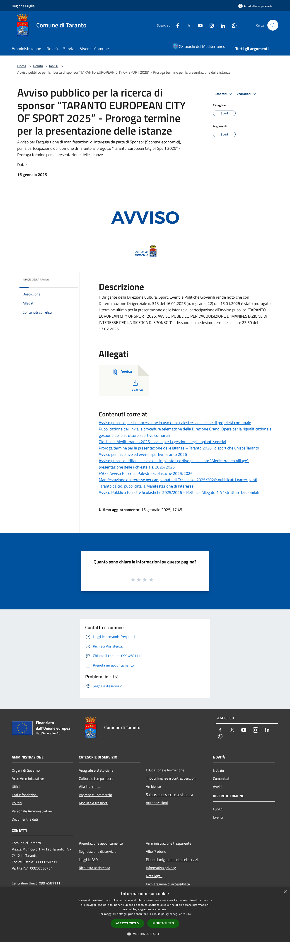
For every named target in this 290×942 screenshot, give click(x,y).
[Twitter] (187, 25)
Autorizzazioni (157, 802)
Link (188, 914)
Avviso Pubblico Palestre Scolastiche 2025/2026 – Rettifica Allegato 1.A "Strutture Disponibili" (179, 492)
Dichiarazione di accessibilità (168, 884)
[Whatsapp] (232, 25)
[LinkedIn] (221, 25)
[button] (145, 934)
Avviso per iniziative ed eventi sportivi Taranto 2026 (143, 454)
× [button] (285, 892)
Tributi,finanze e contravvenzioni (171, 778)
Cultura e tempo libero (96, 778)
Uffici (16, 786)
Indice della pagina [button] (36, 279)
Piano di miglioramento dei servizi (172, 859)
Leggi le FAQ (88, 859)
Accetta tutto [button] (127, 923)
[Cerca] (272, 25)
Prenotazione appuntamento (101, 843)
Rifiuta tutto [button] (163, 923)
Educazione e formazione (165, 770)
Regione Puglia (23, 6)
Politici (17, 803)
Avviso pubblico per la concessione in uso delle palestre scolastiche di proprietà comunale (175, 423)
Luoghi (218, 809)
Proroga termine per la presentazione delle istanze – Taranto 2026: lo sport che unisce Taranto (179, 448)
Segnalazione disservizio (97, 851)
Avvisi (53, 66)
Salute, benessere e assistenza (169, 794)
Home (21, 66)
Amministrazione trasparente (168, 843)
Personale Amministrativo (32, 811)
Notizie (218, 770)
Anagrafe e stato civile (96, 770)
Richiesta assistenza (94, 867)
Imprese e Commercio (95, 794)
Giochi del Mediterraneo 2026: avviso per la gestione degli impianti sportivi (162, 442)
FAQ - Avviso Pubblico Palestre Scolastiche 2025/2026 (146, 473)
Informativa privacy (161, 867)
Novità (38, 66)
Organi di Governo (26, 770)
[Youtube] (198, 25)
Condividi (221, 93)
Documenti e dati (25, 819)
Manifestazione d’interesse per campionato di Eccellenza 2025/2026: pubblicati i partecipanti (178, 480)
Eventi (218, 817)
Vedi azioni (244, 93)
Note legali (154, 876)
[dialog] (145, 914)
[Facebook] (175, 25)
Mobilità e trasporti (93, 803)
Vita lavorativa (90, 786)
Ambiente (153, 786)
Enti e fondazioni (25, 794)
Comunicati (221, 778)
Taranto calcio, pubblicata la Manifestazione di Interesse (146, 486)
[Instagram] (209, 25)
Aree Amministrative (28, 778)
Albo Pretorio (156, 851)
